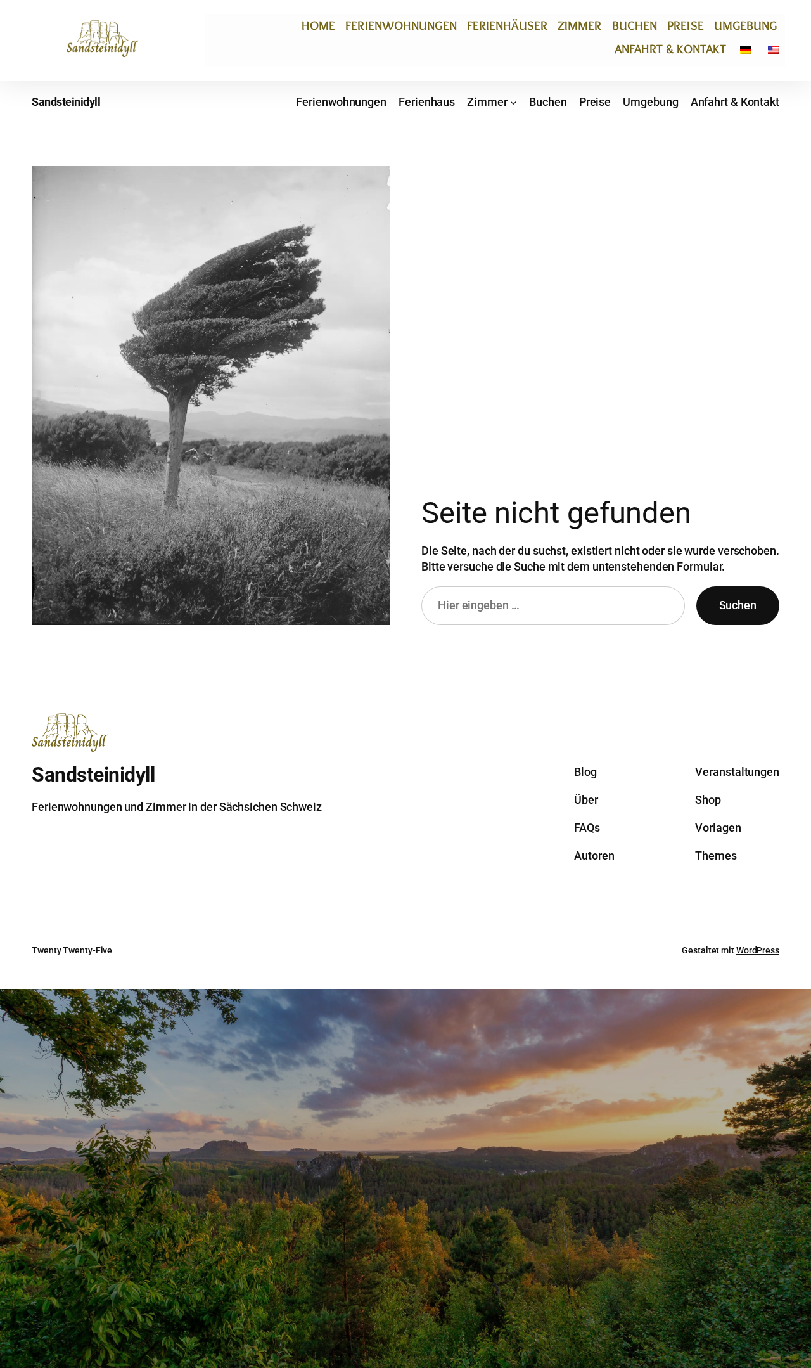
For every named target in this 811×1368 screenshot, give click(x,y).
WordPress (757, 950)
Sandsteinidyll (66, 101)
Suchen (738, 605)
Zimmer (580, 25)
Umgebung (745, 25)
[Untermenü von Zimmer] (513, 101)
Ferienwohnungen (401, 25)
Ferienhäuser (507, 25)
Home (318, 25)
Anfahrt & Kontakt (671, 48)
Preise (685, 25)
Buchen (635, 25)
